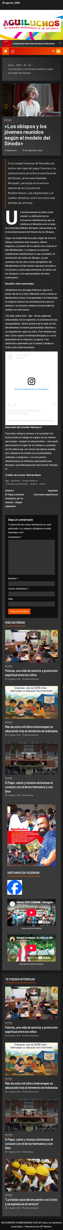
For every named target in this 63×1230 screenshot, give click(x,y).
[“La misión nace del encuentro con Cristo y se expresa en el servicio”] (31, 1175)
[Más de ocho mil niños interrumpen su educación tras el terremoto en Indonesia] (31, 702)
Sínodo (42, 484)
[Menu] (12, 51)
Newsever (30, 1226)
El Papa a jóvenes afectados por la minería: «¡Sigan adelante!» (14, 498)
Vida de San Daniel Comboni (31, 964)
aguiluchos (15, 481)
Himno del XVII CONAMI (31, 928)
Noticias (8, 120)
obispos (33, 484)
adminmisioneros (31, 679)
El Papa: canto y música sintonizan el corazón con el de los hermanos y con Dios (29, 787)
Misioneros (12, 151)
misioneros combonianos (17, 484)
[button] (12, 51)
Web (10, 599)
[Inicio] (5, 51)
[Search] (53, 51)
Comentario (15, 537)
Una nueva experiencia (46, 492)
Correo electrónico (18, 588)
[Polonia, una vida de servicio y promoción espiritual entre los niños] (31, 646)
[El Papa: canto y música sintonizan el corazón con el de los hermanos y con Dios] (31, 758)
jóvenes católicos (29, 481)
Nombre (13, 578)
